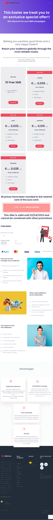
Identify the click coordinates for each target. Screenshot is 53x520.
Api (17, 476)
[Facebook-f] (42, 464)
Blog (18, 484)
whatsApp (19, 468)
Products (19, 463)
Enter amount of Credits (7, 232)
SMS (18, 465)
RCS (18, 470)
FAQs (18, 480)
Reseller (19, 478)
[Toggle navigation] (50, 3)
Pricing (18, 482)
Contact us (20, 486)
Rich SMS (19, 472)
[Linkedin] (46, 464)
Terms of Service (45, 510)
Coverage (19, 474)
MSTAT (9, 497)
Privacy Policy (45, 512)
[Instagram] (42, 468)
